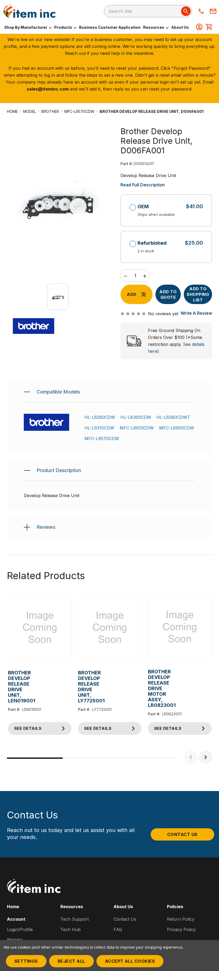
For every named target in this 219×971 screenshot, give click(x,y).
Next (205, 757)
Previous (190, 757)
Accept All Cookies (130, 961)
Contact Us (182, 834)
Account (16, 919)
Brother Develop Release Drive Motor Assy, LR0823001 (150, 688)
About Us (180, 27)
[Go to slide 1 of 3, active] (35, 758)
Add (131, 294)
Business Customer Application (109, 27)
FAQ (118, 929)
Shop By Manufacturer (26, 27)
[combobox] (148, 11)
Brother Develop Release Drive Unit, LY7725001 (80, 686)
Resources (154, 27)
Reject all (71, 961)
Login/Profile (20, 929)
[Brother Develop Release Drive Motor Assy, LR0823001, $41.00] (180, 627)
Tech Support (74, 919)
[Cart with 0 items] (209, 27)
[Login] (199, 27)
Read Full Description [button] (142, 184)
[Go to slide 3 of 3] (147, 758)
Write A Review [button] (196, 313)
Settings (26, 961)
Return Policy (180, 919)
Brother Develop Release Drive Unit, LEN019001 (10, 686)
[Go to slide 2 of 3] (91, 758)
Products (63, 27)
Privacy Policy (181, 929)
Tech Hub (70, 929)
